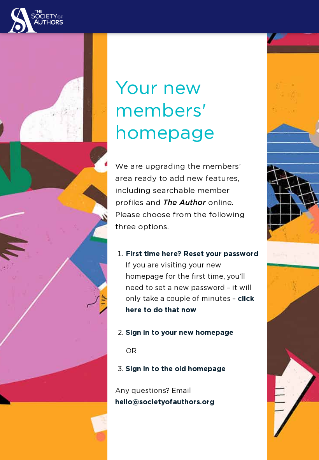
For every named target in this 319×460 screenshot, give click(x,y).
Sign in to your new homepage (179, 332)
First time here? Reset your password (192, 254)
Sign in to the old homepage (176, 369)
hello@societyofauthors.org (164, 402)
